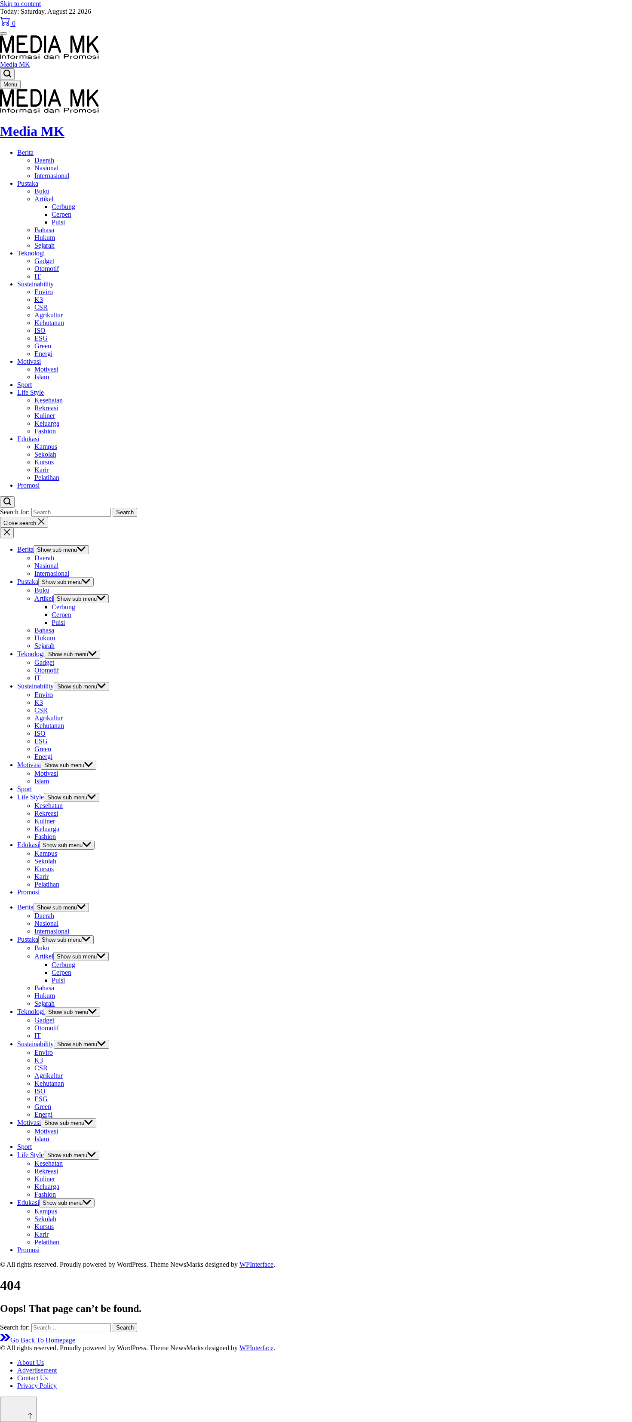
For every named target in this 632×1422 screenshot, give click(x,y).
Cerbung (63, 206)
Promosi (28, 485)
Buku (41, 191)
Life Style (30, 392)
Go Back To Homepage (42, 1340)
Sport (24, 384)
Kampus (45, 446)
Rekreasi (46, 408)
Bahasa (44, 229)
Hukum (44, 237)
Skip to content (20, 3)
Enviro (43, 291)
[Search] (7, 74)
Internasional (51, 175)
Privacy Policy (37, 1385)
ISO (40, 330)
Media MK (15, 64)
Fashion (45, 431)
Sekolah (45, 454)
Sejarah (44, 245)
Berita (25, 152)
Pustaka (27, 183)
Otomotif (46, 268)
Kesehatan (48, 400)
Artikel (43, 199)
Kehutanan (49, 322)
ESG (41, 338)
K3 (38, 299)
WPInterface (256, 1264)
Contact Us (32, 1378)
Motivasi (29, 361)
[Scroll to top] (18, 1409)
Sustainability (35, 284)
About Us (30, 1362)
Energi (43, 353)
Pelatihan (46, 477)
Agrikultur (48, 315)
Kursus (44, 462)
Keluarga (46, 423)
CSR (41, 307)
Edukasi (28, 438)
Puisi (58, 222)
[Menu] (3, 33)
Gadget (44, 260)
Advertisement (37, 1370)
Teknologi (31, 253)
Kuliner (44, 415)
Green (42, 346)
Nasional (46, 168)
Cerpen (61, 214)
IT (37, 276)
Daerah (44, 160)
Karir (41, 469)
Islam (41, 377)
